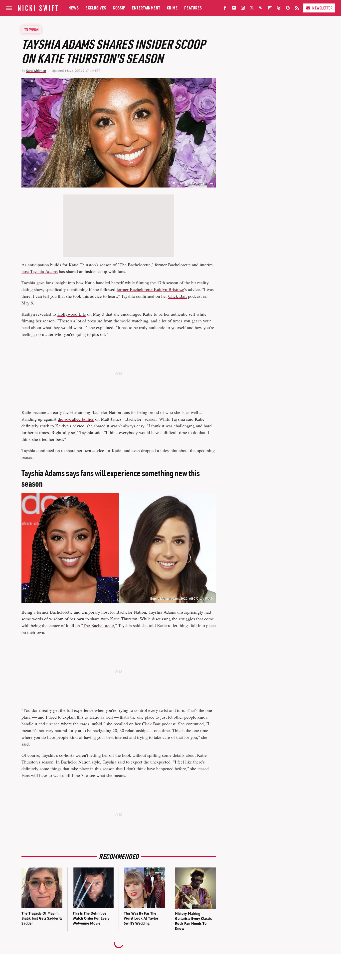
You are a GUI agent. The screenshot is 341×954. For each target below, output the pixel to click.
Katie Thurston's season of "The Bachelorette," (111, 265)
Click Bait (177, 296)
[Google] (287, 8)
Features (193, 8)
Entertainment (146, 8)
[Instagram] (242, 8)
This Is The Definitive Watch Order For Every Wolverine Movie (91, 918)
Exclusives (95, 8)
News (73, 8)
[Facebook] (224, 8)
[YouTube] (233, 8)
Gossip (119, 8)
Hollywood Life (71, 314)
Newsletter (322, 7)
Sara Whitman (36, 71)
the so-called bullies (76, 419)
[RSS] (296, 8)
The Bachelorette (98, 625)
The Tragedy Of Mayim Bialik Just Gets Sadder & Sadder (41, 918)
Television (31, 29)
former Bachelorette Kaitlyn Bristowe (150, 289)
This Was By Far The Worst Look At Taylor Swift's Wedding (141, 918)
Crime (172, 8)
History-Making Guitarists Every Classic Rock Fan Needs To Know (193, 921)
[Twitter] (251, 8)
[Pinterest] (260, 8)
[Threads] (278, 8)
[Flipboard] (269, 8)
